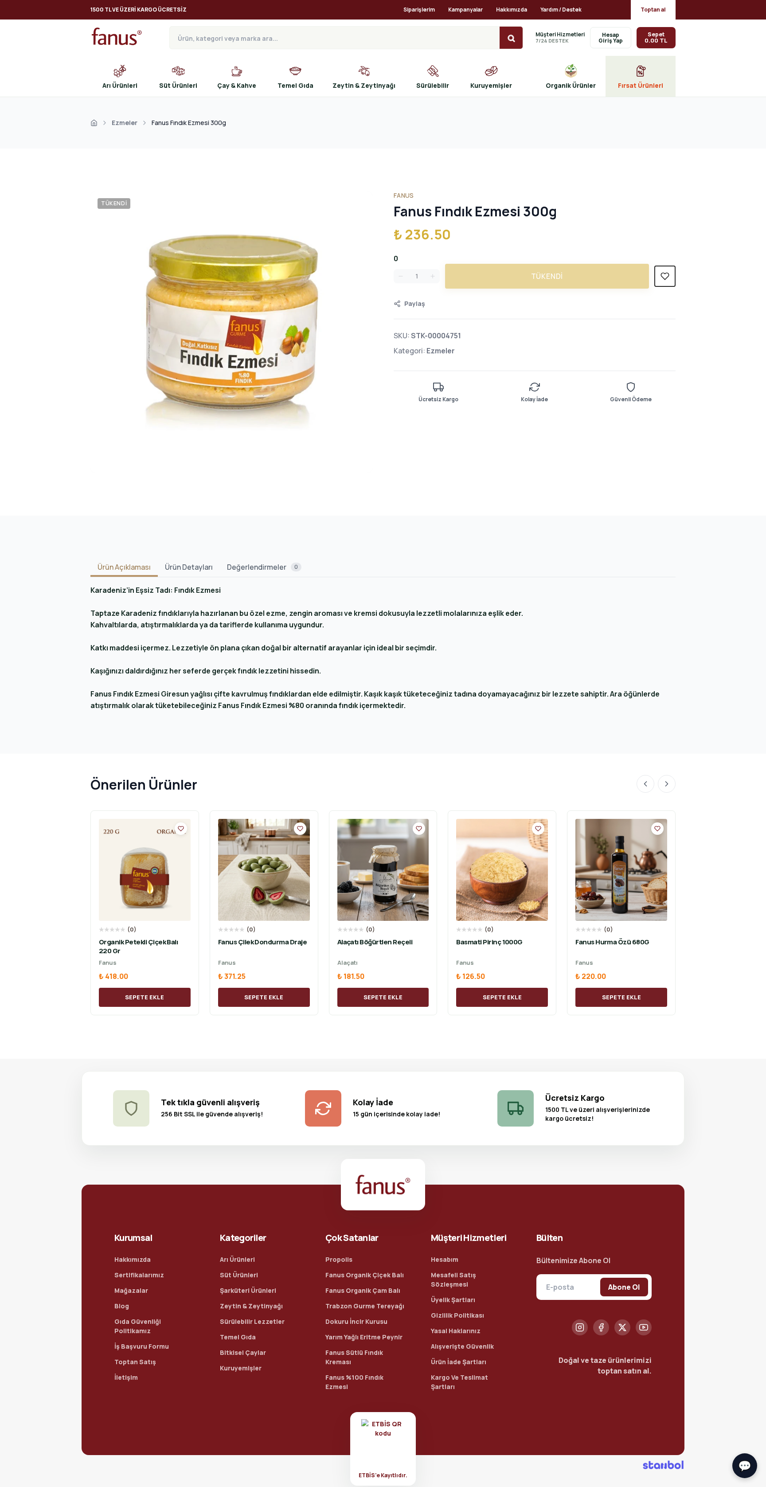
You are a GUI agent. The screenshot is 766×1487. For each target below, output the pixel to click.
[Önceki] (645, 784)
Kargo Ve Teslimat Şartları (459, 1382)
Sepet (656, 37)
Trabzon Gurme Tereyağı (364, 1306)
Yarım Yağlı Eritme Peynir (364, 1337)
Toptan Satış (135, 1362)
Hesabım (444, 1259)
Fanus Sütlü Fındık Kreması (354, 1357)
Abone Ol (624, 1287)
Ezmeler (124, 122)
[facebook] (601, 1327)
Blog (121, 1306)
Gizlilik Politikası (457, 1315)
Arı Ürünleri (237, 1259)
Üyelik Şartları (453, 1299)
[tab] (124, 567)
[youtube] (644, 1327)
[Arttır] (433, 276)
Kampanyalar (465, 9)
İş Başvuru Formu (141, 1346)
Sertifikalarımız (139, 1275)
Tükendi (547, 276)
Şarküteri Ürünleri (248, 1290)
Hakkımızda (511, 9)
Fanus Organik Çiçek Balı (364, 1275)
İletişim (126, 1377)
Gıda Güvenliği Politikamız (137, 1326)
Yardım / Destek (561, 9)
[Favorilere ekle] (181, 828)
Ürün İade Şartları (458, 1362)
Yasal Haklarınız (456, 1331)
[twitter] (622, 1327)
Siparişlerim (419, 9)
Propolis (338, 1259)
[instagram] (580, 1327)
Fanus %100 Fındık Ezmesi (354, 1382)
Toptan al (653, 9)
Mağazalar (131, 1290)
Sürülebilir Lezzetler (252, 1321)
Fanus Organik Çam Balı (362, 1290)
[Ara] (511, 38)
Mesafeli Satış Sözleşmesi (453, 1279)
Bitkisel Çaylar (243, 1352)
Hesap (610, 35)
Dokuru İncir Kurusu (356, 1321)
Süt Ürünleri (239, 1275)
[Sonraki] (667, 784)
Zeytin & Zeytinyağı (251, 1306)
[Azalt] (401, 276)
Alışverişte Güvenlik (462, 1346)
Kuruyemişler (241, 1368)
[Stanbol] (663, 1465)
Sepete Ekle (144, 997)
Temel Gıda (238, 1337)
